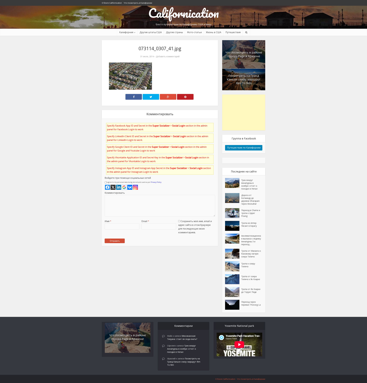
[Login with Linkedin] (118, 187)
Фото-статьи (194, 32)
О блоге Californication (112, 3)
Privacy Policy (156, 182)
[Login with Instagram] (135, 187)
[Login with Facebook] (107, 187)
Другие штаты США (151, 32)
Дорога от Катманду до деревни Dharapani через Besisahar (250, 199)
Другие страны (174, 32)
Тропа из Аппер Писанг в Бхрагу (249, 224)
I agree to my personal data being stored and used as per (134, 182)
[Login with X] (113, 187)
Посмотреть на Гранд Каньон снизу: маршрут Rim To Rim (243, 79)
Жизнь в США (213, 32)
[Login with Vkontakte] (129, 187)
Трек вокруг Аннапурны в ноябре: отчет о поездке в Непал (249, 184)
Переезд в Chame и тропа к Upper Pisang (250, 213)
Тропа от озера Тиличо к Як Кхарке (250, 278)
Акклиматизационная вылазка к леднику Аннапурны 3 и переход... (251, 240)
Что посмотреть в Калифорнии (138, 3)
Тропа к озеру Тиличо (248, 265)
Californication (183, 13)
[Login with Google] (124, 187)
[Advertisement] (243, 112)
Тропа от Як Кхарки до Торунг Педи (250, 290)
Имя (108, 221)
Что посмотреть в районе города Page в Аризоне (243, 54)
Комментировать (115, 192)
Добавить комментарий (167, 56)
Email (145, 221)
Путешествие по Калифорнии (243, 147)
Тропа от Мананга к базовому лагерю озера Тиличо (251, 253)
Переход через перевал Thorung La (251, 303)
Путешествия (233, 32)
